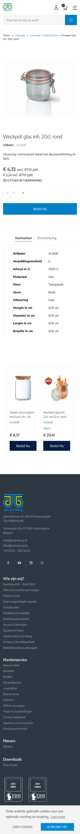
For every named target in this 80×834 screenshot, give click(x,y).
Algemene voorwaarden (18, 723)
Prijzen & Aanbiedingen (17, 711)
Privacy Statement (14, 717)
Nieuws (8, 746)
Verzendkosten (12, 682)
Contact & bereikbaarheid (18, 642)
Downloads (10, 765)
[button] (55, 7)
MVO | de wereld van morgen (21, 590)
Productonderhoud (15, 728)
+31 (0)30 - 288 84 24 (16, 550)
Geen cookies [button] (23, 827)
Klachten (8, 700)
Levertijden (10, 688)
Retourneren (11, 694)
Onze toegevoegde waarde (20, 601)
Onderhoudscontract (16, 619)
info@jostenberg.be (15, 545)
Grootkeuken (11, 607)
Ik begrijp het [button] (57, 827)
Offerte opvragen (14, 705)
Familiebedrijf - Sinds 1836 (19, 584)
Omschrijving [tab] (46, 238)
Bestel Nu (40, 209)
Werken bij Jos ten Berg (17, 636)
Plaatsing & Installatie (16, 613)
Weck (46, 428)
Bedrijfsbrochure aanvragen (20, 647)
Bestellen (8, 671)
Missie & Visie (11, 595)
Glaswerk (20, 35)
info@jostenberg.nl (15, 540)
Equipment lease (13, 630)
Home (6, 35)
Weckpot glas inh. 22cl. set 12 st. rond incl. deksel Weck (54, 417)
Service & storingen (15, 624)
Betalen (8, 676)
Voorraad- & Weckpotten (44, 35)
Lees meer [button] (58, 817)
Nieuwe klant (11, 665)
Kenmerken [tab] (23, 238)
